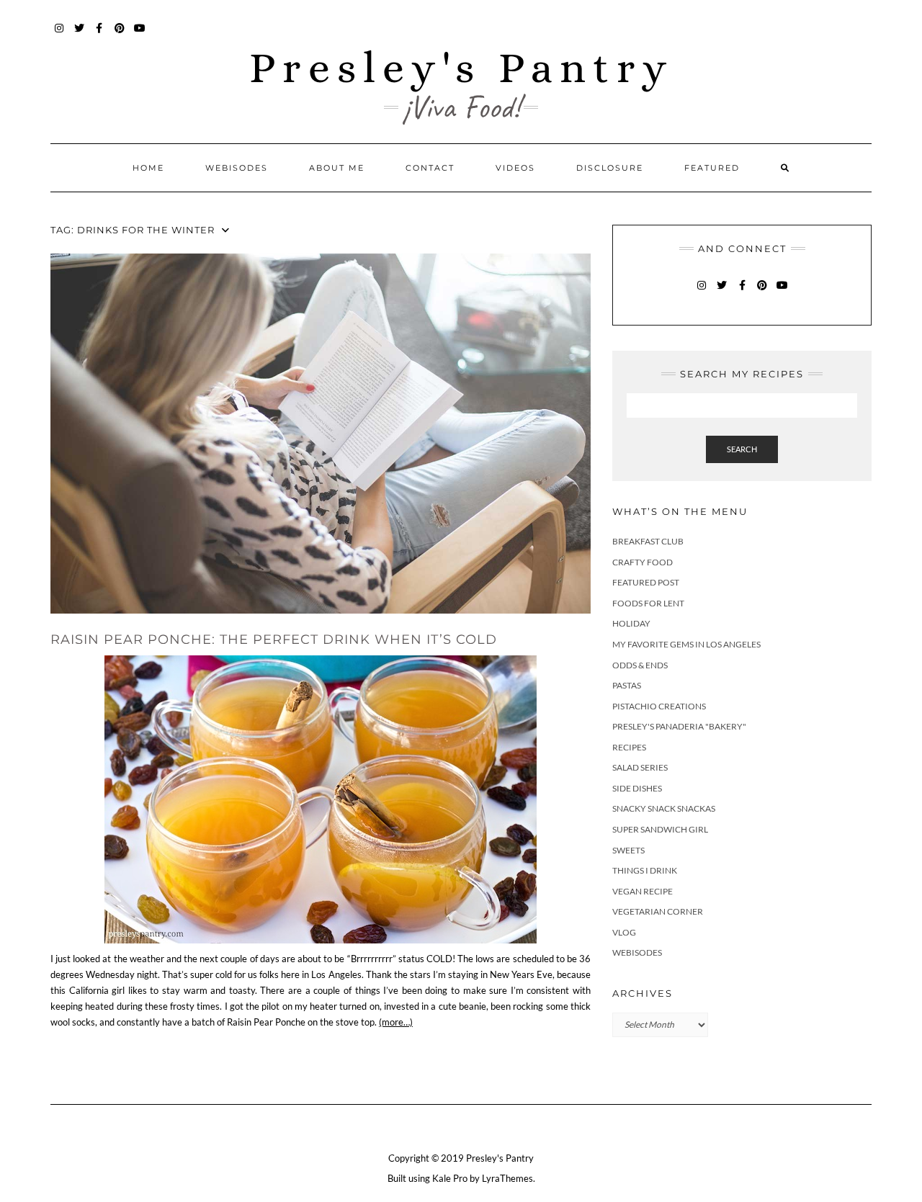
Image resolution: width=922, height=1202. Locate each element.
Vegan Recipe (642, 891)
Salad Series (640, 767)
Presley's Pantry (461, 67)
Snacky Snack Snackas (663, 808)
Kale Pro (449, 1178)
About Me (336, 168)
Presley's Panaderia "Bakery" (679, 726)
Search (742, 449)
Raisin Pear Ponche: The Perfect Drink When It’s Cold (273, 639)
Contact (430, 168)
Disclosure (609, 168)
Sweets (628, 850)
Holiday (631, 623)
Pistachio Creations (659, 706)
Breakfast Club (648, 541)
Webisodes (236, 168)
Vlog (624, 932)
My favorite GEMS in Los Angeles (686, 644)
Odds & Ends (640, 665)
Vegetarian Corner (657, 911)
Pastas (626, 685)
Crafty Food (642, 562)
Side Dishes (637, 788)
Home (148, 168)
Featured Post (645, 582)
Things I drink (644, 870)
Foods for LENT (648, 603)
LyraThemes (507, 1178)
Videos (515, 168)
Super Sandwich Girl (660, 829)
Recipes (629, 747)
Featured (712, 168)
